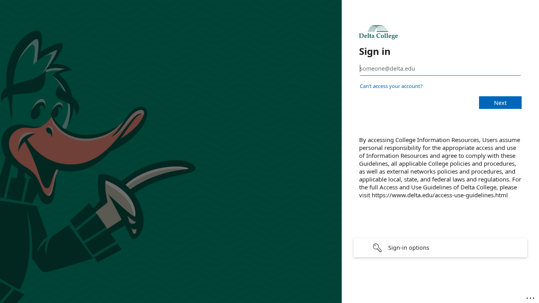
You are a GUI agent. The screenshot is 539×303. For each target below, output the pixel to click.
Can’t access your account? (391, 86)
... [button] (531, 296)
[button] (440, 247)
